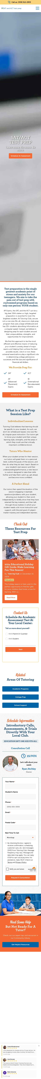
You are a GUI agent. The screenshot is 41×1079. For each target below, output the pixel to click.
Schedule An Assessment (20, 156)
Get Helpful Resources (20, 945)
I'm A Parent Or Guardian (18, 634)
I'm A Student (14, 639)
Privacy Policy (21, 862)
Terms (9, 862)
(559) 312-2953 (24, 2)
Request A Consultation (20, 878)
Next (20, 649)
